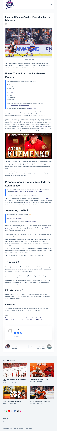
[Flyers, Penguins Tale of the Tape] (15, 392)
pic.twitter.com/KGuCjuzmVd (34, 191)
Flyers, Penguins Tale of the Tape (12, 401)
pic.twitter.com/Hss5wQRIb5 (14, 218)
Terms (4, 421)
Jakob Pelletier (43, 126)
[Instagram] (20, 411)
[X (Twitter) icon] (18, 333)
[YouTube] (9, 411)
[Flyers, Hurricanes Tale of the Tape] (42, 370)
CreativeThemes (28, 428)
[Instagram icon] (21, 333)
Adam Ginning (45, 198)
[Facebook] (15, 411)
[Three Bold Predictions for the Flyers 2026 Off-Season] (15, 370)
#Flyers (11, 92)
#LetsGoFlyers (22, 191)
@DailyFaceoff (14, 105)
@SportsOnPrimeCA (24, 105)
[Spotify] (6, 411)
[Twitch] (12, 411)
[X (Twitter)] (17, 411)
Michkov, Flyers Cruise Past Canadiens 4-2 (41, 401)
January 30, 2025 (31, 195)
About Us (5, 418)
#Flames (11, 85)
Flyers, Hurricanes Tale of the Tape (39, 379)
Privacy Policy (6, 420)
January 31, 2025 (31, 108)
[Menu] (51, 4)
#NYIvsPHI (15, 191)
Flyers (25, 23)
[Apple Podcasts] (4, 411)
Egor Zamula (29, 202)
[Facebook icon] (15, 333)
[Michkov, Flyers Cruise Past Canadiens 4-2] (42, 392)
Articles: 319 (16, 336)
